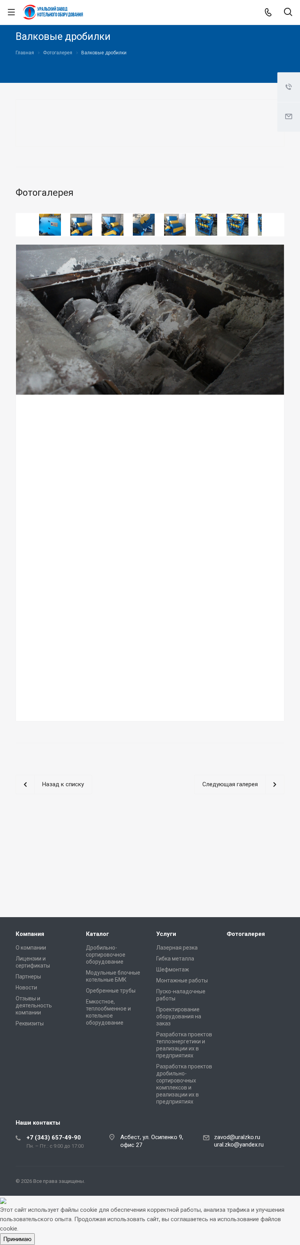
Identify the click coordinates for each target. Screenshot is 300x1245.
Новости (26, 987)
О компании (31, 947)
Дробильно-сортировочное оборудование (105, 954)
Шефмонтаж (172, 969)
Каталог (97, 933)
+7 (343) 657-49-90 (54, 1137)
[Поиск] (288, 13)
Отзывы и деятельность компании (34, 1005)
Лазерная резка (177, 947)
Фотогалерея (246, 933)
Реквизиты (30, 1023)
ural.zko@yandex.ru (239, 1144)
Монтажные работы (182, 980)
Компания (30, 933)
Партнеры (28, 976)
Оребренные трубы (111, 990)
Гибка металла (175, 958)
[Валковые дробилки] (150, 319)
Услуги (166, 933)
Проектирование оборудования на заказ (178, 1016)
